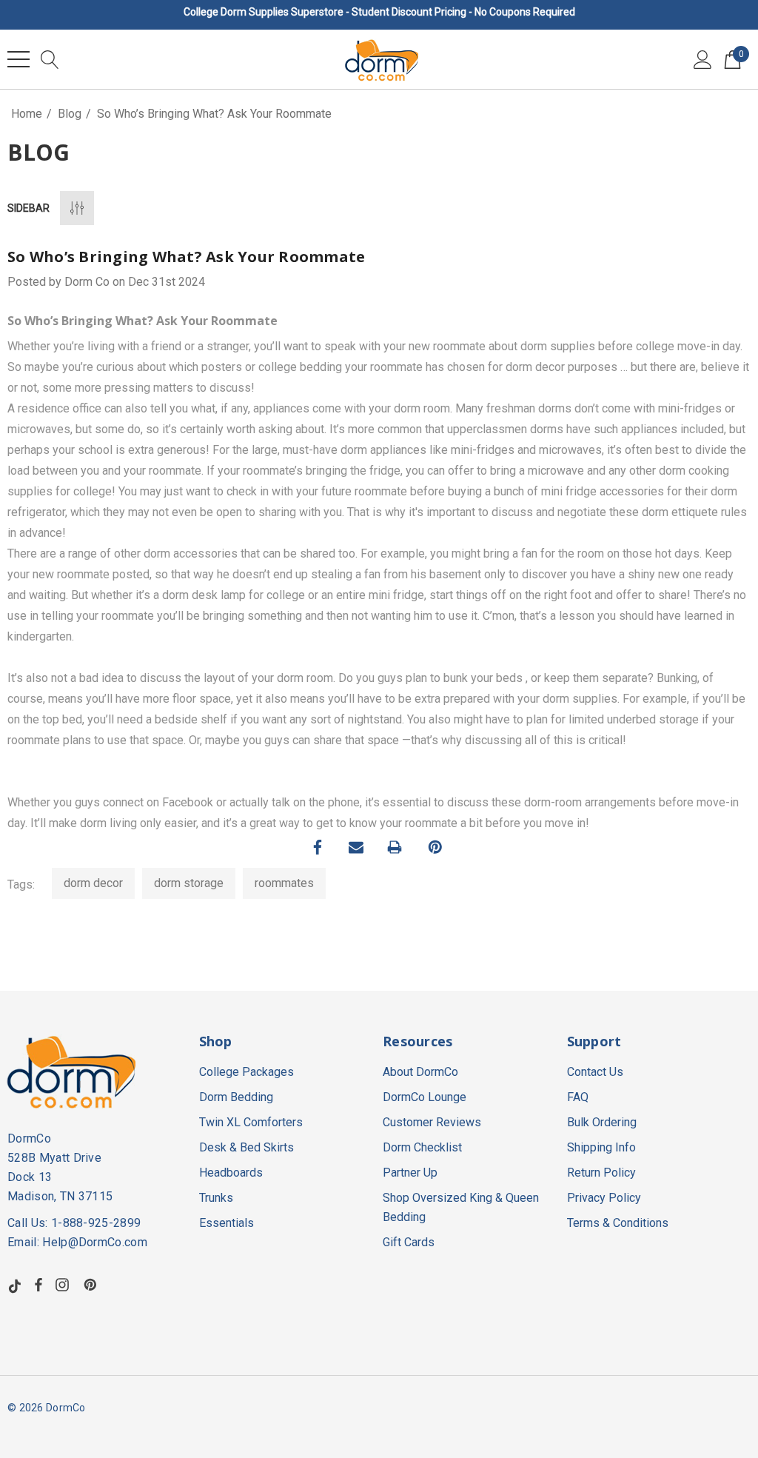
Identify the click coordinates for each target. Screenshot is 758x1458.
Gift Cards (409, 1242)
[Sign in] (703, 59)
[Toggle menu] (18, 59)
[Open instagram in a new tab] (64, 1284)
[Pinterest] (435, 847)
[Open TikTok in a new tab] (14, 1284)
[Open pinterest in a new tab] (92, 1284)
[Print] (394, 847)
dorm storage (189, 883)
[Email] (356, 847)
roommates (284, 883)
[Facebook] (317, 847)
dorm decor (93, 883)
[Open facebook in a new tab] (38, 1284)
